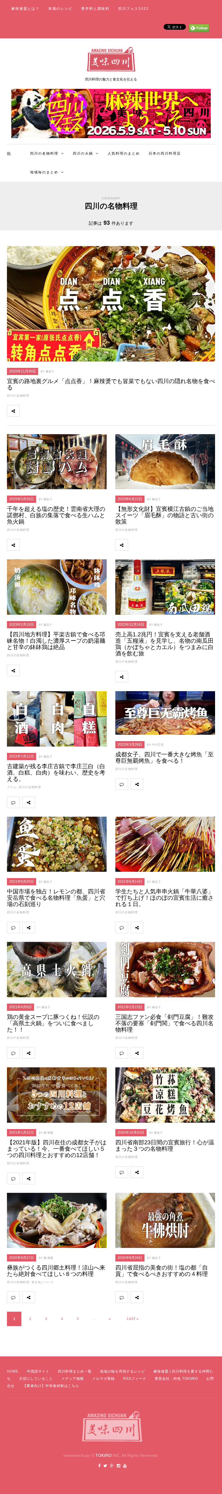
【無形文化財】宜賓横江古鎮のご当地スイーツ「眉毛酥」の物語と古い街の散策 (164, 515)
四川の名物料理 (44, 153)
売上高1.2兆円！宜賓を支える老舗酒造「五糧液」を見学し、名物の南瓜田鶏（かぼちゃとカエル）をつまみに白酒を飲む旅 (164, 644)
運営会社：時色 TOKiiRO (176, 1379)
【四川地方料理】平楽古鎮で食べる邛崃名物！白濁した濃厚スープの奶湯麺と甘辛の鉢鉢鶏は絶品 (56, 640)
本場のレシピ (60, 9)
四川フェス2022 (133, 9)
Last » (132, 1319)
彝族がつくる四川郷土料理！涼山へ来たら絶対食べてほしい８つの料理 (56, 1270)
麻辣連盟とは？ (25, 9)
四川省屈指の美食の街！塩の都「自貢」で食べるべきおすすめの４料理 (161, 1270)
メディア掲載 (72, 1379)
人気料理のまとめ (124, 153)
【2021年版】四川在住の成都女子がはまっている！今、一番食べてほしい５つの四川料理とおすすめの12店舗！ (56, 1148)
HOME (12, 1371)
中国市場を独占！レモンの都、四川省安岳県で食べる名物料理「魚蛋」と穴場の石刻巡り (56, 897)
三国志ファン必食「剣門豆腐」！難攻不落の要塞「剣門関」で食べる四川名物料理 (164, 1023)
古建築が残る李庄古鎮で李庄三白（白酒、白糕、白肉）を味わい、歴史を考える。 (56, 772)
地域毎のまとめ (44, 172)
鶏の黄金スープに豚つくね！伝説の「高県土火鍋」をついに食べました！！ (53, 1023)
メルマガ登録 (103, 1379)
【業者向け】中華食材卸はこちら (51, 1386)
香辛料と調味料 (95, 9)
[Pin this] (64, 411)
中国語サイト (38, 1371)
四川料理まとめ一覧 (75, 1371)
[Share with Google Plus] (51, 411)
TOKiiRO (103, 1455)
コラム (11, 787)
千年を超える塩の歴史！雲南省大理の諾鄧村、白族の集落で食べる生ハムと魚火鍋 (56, 515)
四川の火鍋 (83, 153)
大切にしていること (36, 1379)
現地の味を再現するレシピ (122, 1371)
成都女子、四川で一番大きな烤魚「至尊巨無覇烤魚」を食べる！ (164, 757)
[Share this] (25, 411)
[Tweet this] (38, 411)
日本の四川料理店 (165, 153)
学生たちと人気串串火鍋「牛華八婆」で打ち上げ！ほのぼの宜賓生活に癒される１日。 (164, 897)
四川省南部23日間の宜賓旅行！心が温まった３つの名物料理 (164, 1145)
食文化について (43, 1282)
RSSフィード (134, 1379)
